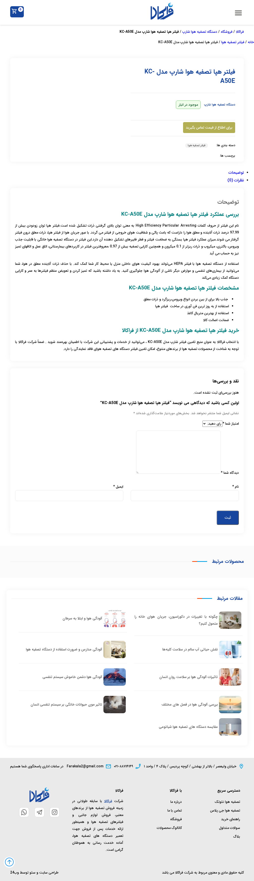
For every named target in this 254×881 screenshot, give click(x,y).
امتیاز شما (230, 423)
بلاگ (236, 836)
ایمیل (118, 486)
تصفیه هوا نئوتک (227, 802)
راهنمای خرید (230, 819)
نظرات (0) (235, 180)
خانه (251, 42)
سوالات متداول (229, 828)
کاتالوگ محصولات (169, 828)
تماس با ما (174, 810)
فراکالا (240, 31)
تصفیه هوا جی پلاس (225, 810)
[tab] (127, 173)
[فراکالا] (162, 19)
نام (235, 486)
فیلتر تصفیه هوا (232, 42)
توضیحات (236, 172)
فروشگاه (226, 31)
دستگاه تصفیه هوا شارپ (199, 31)
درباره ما (176, 802)
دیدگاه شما (230, 472)
